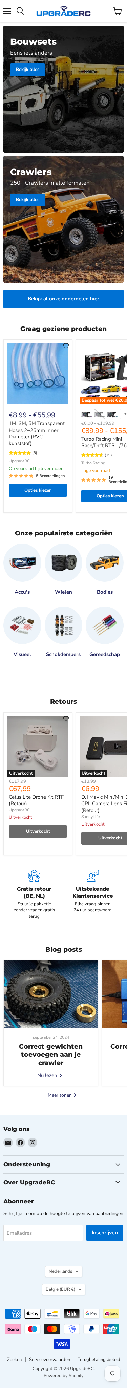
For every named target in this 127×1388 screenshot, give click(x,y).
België (60, 1289)
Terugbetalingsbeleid (99, 1359)
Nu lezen (48, 1075)
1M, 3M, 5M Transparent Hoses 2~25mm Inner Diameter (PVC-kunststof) (37, 433)
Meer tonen (60, 1095)
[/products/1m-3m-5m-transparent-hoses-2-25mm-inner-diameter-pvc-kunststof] (37, 373)
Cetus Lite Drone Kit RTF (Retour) (36, 800)
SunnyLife (90, 816)
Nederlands (60, 1271)
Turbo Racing (93, 463)
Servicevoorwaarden (49, 1359)
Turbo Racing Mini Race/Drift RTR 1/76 (104, 442)
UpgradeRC (19, 461)
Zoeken (14, 1359)
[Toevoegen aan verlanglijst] (66, 345)
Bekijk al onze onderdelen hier (63, 298)
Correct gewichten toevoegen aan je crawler (51, 1055)
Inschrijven (105, 1232)
